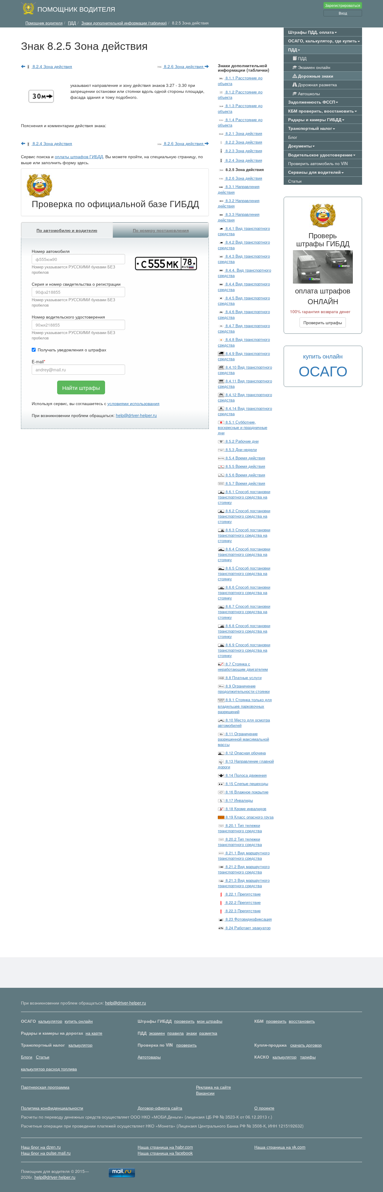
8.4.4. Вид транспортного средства (244, 272)
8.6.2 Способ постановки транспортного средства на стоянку (244, 516)
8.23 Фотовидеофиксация (248, 919)
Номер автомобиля (51, 251)
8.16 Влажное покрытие (246, 792)
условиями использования (133, 403)
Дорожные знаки (315, 76)
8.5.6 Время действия (244, 475)
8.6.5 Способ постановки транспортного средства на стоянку (244, 573)
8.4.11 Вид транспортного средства (245, 383)
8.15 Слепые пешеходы (246, 783)
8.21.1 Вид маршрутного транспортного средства (244, 855)
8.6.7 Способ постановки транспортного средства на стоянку (244, 612)
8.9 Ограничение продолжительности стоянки (244, 688)
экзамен (157, 1033)
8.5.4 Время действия (244, 458)
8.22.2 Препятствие (242, 902)
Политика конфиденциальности (52, 1108)
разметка (208, 1033)
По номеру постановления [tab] (161, 230)
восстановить (302, 1021)
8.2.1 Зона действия (243, 133)
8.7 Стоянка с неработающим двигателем (243, 666)
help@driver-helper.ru (136, 415)
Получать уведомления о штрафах (72, 350)
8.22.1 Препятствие (242, 894)
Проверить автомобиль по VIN (318, 163)
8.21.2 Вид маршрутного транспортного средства (244, 869)
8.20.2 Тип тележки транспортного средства (240, 841)
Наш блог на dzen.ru (41, 1147)
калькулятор (50, 1021)
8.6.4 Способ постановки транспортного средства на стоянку (244, 554)
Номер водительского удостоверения (68, 317)
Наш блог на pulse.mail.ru (46, 1153)
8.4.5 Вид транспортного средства (244, 300)
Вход (343, 13)
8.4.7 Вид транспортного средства (244, 328)
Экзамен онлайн (313, 67)
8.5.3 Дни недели (240, 449)
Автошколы (308, 93)
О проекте (264, 1108)
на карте (94, 1033)
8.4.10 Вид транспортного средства (245, 369)
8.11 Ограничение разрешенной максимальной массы (243, 739)
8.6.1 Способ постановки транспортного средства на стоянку (244, 497)
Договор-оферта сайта (160, 1108)
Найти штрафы (81, 387)
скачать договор (306, 1045)
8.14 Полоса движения (245, 775)
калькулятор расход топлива (49, 1069)
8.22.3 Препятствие (242, 910)
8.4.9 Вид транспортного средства (244, 356)
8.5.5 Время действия (244, 466)
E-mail (38, 361)
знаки (191, 1033)
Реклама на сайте (213, 1087)
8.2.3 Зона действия (243, 150)
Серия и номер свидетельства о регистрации (76, 284)
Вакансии (205, 1093)
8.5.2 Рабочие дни (241, 441)
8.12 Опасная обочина (245, 753)
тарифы (308, 1057)
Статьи (295, 181)
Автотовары (149, 1057)
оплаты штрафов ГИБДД (79, 156)
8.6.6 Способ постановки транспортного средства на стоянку (244, 593)
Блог (292, 137)
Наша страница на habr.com (165, 1147)
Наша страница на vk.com (280, 1147)
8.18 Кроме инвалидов (245, 808)
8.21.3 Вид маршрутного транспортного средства (244, 883)
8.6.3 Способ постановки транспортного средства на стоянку (244, 535)
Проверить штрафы (322, 322)
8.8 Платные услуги (243, 677)
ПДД (301, 58)
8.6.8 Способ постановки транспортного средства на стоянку (244, 631)
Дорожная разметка (317, 84)
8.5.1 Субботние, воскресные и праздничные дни (242, 427)
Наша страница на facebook (165, 1153)
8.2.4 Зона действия (51, 66)
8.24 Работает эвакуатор (247, 927)
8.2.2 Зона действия (243, 142)
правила (175, 1033)
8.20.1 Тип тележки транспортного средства (240, 828)
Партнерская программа (45, 1087)
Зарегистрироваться (342, 5)
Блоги (26, 1057)
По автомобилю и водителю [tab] (67, 230)
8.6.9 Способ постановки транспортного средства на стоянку (244, 650)
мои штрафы (209, 1021)
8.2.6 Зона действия (184, 66)
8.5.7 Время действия (244, 483)
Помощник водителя (76, 8)
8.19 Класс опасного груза (248, 817)
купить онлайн (79, 1021)
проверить (184, 1021)
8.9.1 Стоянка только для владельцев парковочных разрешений (245, 705)
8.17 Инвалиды (238, 800)
